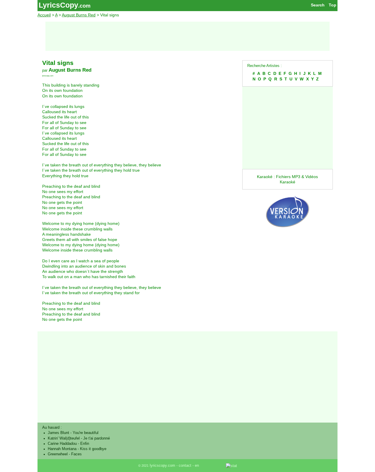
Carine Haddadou (62, 444)
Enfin (84, 444)
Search (318, 5)
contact (185, 466)
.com (84, 6)
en (197, 466)
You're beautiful (85, 433)
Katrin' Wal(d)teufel (64, 438)
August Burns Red (79, 15)
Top (332, 5)
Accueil (44, 15)
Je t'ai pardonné (96, 438)
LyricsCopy (58, 5)
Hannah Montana (62, 449)
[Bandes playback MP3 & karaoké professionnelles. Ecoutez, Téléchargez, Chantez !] (287, 233)
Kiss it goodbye (93, 449)
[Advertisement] (187, 36)
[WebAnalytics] (213, 466)
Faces (76, 454)
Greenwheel (58, 454)
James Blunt (58, 433)
